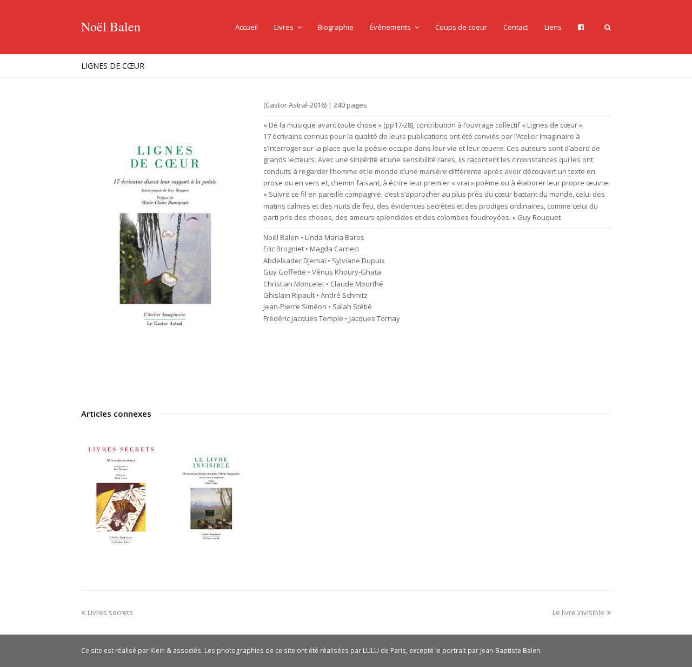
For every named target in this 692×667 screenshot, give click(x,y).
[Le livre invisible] (211, 494)
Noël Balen (111, 26)
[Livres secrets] (121, 494)
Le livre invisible (578, 612)
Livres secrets (110, 612)
